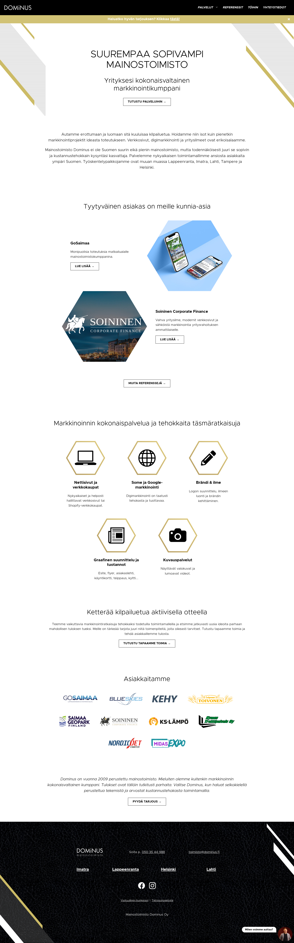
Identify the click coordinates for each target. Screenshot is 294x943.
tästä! (175, 19)
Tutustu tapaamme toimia (145, 643)
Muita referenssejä (145, 383)
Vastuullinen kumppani (134, 900)
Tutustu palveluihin (145, 101)
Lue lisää (83, 266)
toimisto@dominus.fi (204, 852)
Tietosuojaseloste (162, 900)
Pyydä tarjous (145, 801)
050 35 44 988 (153, 852)
